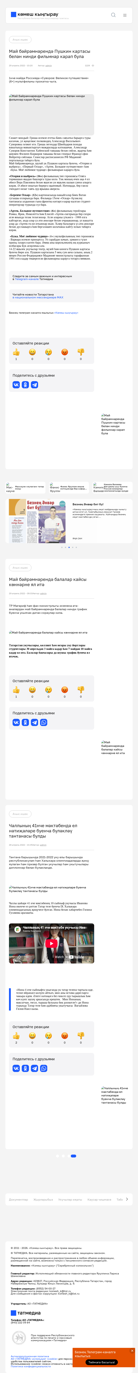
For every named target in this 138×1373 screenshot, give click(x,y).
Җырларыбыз (43, 1199)
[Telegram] (34, 384)
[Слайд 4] (72, 547)
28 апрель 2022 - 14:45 (21, 845)
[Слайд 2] (65, 547)
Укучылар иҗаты (70, 1199)
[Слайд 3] (69, 547)
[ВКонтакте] (16, 384)
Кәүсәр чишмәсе (99, 1199)
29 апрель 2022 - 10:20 (21, 65)
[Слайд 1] (62, 547)
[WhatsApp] (43, 722)
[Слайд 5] (76, 547)
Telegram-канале (27, 279)
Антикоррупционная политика (30, 1356)
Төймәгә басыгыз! (101, 1362)
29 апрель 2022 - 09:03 (21, 593)
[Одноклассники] (25, 384)
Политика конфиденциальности (31, 1366)
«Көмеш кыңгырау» (66, 312)
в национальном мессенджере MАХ (38, 297)
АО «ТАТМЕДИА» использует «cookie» (34, 1358)
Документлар (18, 1199)
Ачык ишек (20, 39)
